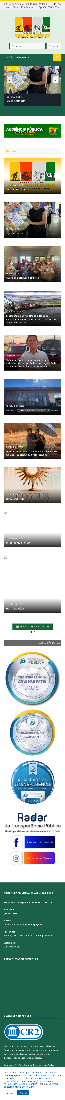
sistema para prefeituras (43, 1046)
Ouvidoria (8, 946)
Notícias (13, 68)
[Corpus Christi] (32, 485)
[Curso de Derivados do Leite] (32, 264)
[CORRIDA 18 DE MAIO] (32, 529)
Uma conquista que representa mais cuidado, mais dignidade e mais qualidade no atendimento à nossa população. (31, 363)
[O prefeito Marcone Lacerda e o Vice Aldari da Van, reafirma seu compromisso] (32, 441)
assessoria (25, 1050)
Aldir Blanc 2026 (16, 189)
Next (55, 80)
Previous (9, 80)
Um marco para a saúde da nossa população (32, 410)
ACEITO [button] (23, 1092)
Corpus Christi (15, 498)
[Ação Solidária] (32, 220)
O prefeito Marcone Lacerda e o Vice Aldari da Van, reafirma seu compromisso (31, 453)
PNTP (17, 1064)
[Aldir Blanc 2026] (32, 176)
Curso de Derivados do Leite (22, 277)
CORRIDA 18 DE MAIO (18, 543)
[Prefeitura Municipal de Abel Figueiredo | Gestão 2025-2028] (32, 27)
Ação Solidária (16, 100)
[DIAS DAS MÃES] (32, 584)
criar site (23, 1046)
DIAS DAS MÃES (15, 608)
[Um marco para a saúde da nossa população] (32, 397)
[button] (47, 643)
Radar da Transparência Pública (39, 1064)
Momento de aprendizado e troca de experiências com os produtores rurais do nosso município (31, 318)
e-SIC (17, 946)
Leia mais (43, 1083)
